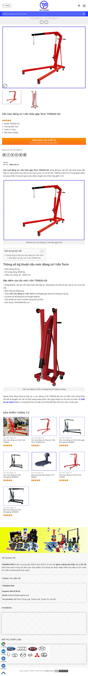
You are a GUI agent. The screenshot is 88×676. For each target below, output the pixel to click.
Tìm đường (3, 647)
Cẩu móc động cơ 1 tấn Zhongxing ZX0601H (12, 476)
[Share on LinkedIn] (25, 155)
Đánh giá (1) (14, 164)
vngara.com (49, 671)
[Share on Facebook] (8, 155)
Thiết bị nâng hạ (36, 18)
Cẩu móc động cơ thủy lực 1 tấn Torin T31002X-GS (43, 441)
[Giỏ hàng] (84, 6)
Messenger (3, 661)
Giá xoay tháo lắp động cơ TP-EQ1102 (43, 476)
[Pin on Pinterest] (21, 155)
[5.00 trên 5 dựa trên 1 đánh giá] (44, 120)
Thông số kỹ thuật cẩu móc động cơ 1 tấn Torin (25, 255)
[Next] (81, 57)
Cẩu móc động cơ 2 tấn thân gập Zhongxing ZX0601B (71, 441)
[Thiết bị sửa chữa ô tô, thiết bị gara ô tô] (44, 5)
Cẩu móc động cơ (51, 18)
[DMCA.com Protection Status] (61, 671)
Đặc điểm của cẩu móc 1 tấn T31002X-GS (24, 258)
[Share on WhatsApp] (4, 155)
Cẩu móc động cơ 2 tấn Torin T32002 (14, 441)
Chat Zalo (3, 654)
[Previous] (7, 57)
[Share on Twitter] (12, 155)
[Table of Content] (42, 251)
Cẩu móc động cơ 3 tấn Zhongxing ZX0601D (12, 511)
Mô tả (5, 164)
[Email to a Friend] (16, 155)
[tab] (5, 164)
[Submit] (84, 14)
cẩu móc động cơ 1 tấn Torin (21, 293)
